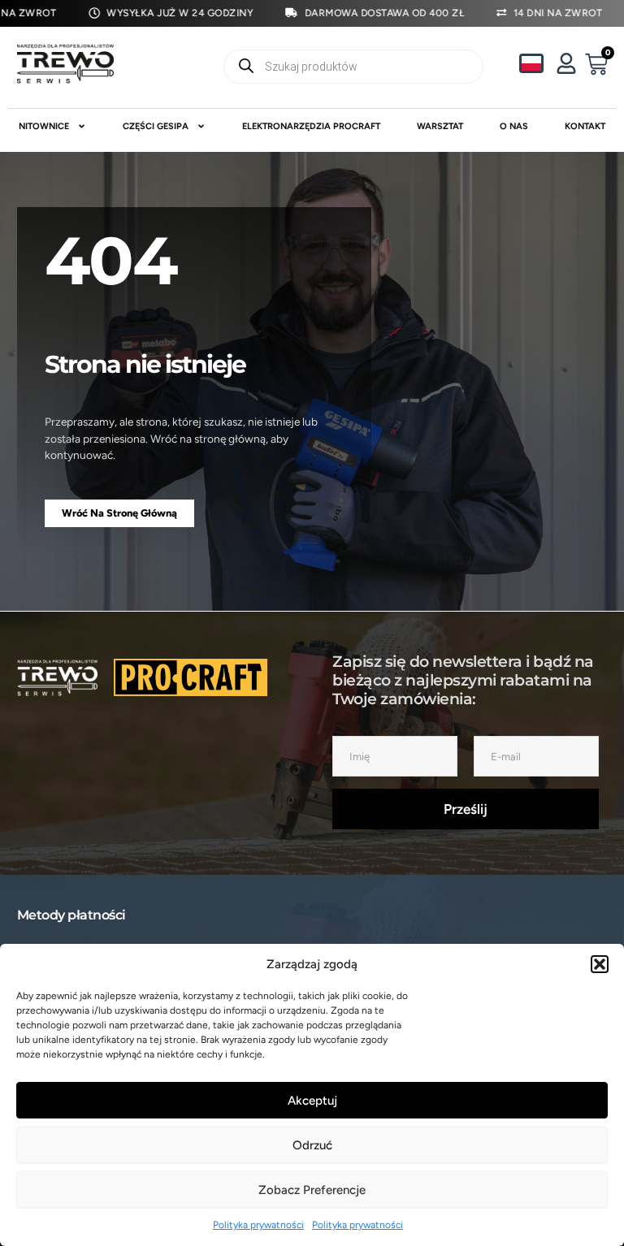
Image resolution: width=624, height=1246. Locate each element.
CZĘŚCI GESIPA (155, 126)
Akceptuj (312, 1100)
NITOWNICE (44, 126)
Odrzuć (312, 1145)
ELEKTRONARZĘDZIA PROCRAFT (311, 126)
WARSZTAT (440, 126)
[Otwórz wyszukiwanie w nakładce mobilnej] (354, 66)
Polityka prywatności (258, 1225)
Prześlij (466, 809)
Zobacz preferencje (312, 1190)
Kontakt (585, 126)
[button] (600, 964)
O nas (514, 126)
